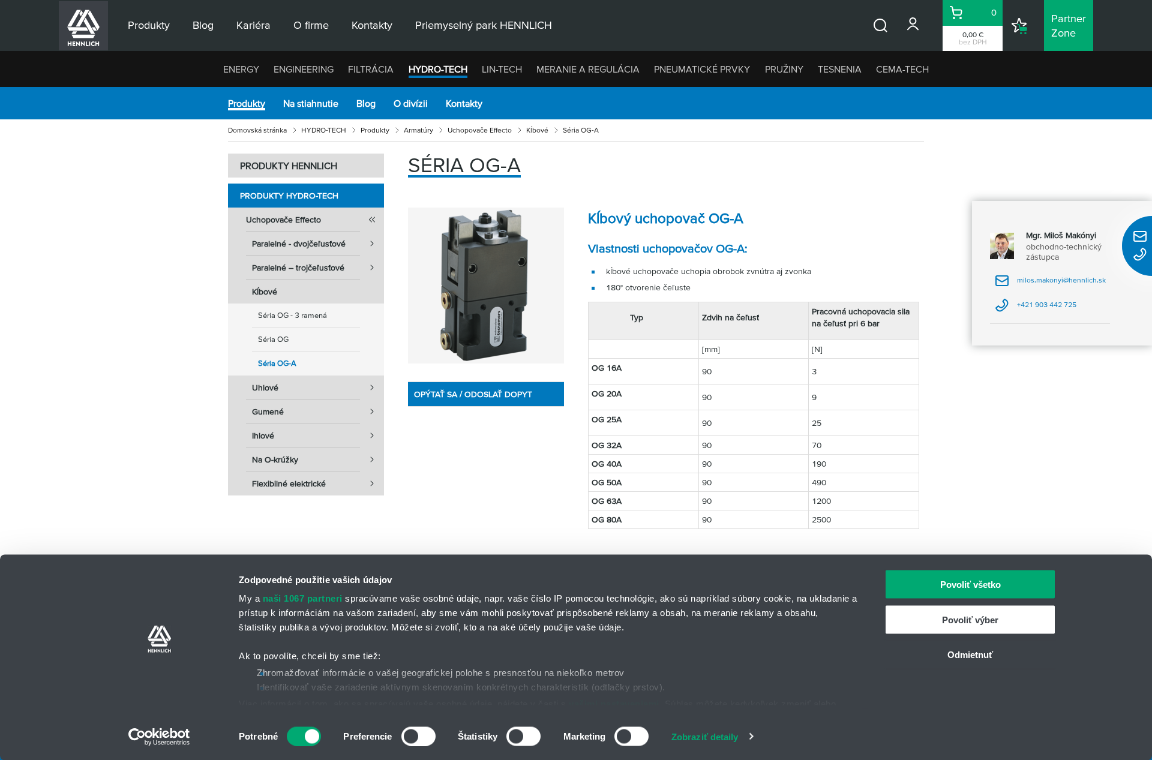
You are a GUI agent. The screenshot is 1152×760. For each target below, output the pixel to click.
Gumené (268, 411)
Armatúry (418, 130)
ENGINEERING (304, 69)
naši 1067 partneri (303, 598)
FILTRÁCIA (371, 69)
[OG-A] (486, 286)
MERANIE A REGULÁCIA (588, 69)
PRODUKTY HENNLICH (288, 165)
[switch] (418, 736)
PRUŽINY (784, 69)
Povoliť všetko (970, 584)
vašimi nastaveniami (614, 703)
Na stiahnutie (310, 103)
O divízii (411, 103)
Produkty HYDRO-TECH (289, 195)
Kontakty (464, 103)
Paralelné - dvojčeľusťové (299, 243)
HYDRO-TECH (438, 69)
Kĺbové (537, 130)
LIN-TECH (502, 69)
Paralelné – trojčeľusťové (298, 267)
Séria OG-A (277, 363)
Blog (366, 103)
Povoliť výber (970, 619)
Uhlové (265, 387)
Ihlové (263, 435)
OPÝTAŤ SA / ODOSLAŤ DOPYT (473, 394)
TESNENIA (840, 69)
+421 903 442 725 (1035, 308)
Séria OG (273, 339)
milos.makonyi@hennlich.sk (1050, 284)
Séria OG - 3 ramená (292, 315)
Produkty (246, 103)
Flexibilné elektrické (289, 483)
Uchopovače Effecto (480, 130)
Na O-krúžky (275, 459)
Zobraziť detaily (705, 736)
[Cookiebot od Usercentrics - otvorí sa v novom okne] (159, 737)
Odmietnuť (970, 655)
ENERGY (241, 69)
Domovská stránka (257, 130)
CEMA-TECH (902, 69)
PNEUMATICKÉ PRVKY (702, 69)
